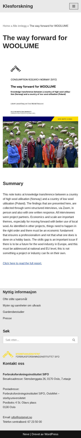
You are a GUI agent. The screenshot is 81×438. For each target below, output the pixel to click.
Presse (7, 318)
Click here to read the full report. (22, 263)
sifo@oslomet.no (21, 417)
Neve (26, 434)
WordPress (51, 434)
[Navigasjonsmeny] (73, 6)
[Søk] (74, 340)
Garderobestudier (13, 311)
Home (6, 25)
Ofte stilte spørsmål (15, 299)
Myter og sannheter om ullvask (22, 305)
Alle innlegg (20, 25)
